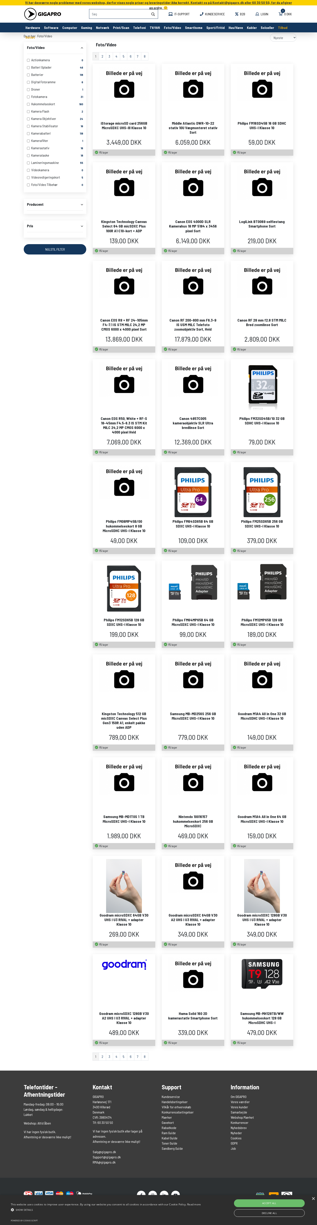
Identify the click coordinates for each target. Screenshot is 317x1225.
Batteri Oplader (41, 67)
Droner (35, 89)
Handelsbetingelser (175, 1102)
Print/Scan (121, 27)
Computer (69, 27)
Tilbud (282, 27)
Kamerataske (40, 155)
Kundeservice (214, 14)
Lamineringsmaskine (45, 162)
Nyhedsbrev (239, 1128)
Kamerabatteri (41, 133)
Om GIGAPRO (238, 1097)
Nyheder (236, 1133)
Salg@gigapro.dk (104, 1152)
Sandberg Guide (172, 1148)
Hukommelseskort (43, 104)
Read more (194, 1204)
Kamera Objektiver (43, 118)
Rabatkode (169, 1128)
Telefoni (139, 27)
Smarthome (193, 27)
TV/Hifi (155, 27)
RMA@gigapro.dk (104, 1162)
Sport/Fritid (215, 27)
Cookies (236, 1138)
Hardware (32, 27)
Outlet (30, 37)
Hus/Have (236, 27)
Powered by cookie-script (24, 1220)
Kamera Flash (40, 111)
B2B (242, 14)
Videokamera (40, 170)
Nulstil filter (55, 249)
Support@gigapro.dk (107, 1157)
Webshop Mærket (242, 1117)
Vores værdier (240, 1102)
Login (264, 14)
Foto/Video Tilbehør (44, 184)
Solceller (267, 27)
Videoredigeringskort (45, 177)
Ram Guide (169, 1133)
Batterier (37, 74)
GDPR (234, 1143)
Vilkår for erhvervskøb (176, 1107)
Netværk (102, 27)
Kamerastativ (40, 148)
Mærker (167, 1117)
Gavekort (168, 1122)
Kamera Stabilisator (44, 126)
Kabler (252, 27)
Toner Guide (169, 1143)
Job (233, 1148)
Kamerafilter (39, 140)
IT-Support (182, 14)
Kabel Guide (169, 1138)
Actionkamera (40, 60)
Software (51, 27)
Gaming (86, 27)
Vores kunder (239, 1107)
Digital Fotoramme (43, 82)
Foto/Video (172, 27)
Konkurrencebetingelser (178, 1112)
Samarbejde (239, 1112)
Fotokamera (39, 96)
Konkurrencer (239, 1122)
